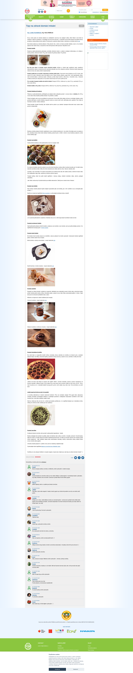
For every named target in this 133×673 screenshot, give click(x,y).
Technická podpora (92, 648)
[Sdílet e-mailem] (75, 457)
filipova (34, 482)
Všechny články (94, 27)
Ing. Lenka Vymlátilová (34, 32)
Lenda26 (34, 529)
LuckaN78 (34, 515)
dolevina (34, 595)
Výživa (91, 28)
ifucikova (34, 543)
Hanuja (34, 508)
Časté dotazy (91, 650)
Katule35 (34, 588)
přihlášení (43, 462)
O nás (89, 646)
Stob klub (27, 10)
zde (79, 41)
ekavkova (34, 579)
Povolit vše (57, 669)
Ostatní (92, 35)
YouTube (45, 12)
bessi (33, 557)
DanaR (34, 467)
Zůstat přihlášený (83, 12)
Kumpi (33, 602)
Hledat (68, 10)
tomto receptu (44, 227)
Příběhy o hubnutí (94, 33)
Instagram (42, 12)
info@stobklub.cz (44, 646)
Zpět (81, 25)
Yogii (33, 474)
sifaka (34, 522)
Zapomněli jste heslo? (104, 12)
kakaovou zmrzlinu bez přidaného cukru (50, 446)
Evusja (34, 564)
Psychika (92, 32)
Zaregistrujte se (95, 12)
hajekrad (34, 550)
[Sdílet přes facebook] (79, 457)
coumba (34, 498)
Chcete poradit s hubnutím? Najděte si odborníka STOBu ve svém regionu (98, 47)
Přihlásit (105, 9)
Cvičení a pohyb (94, 30)
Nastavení (75, 669)
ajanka (34, 536)
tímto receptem (46, 193)
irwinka (34, 572)
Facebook (39, 12)
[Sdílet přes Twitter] (82, 457)
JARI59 (34, 489)
